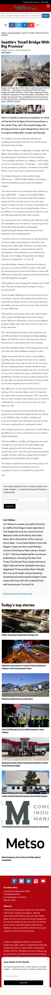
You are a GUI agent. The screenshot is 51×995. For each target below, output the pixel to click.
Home (3, 33)
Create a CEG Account (31, 2)
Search (45, 16)
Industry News (14, 33)
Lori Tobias (6, 52)
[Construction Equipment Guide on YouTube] (44, 883)
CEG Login (45, 2)
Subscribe (9, 506)
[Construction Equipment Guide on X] (22, 883)
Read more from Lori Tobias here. (17, 593)
